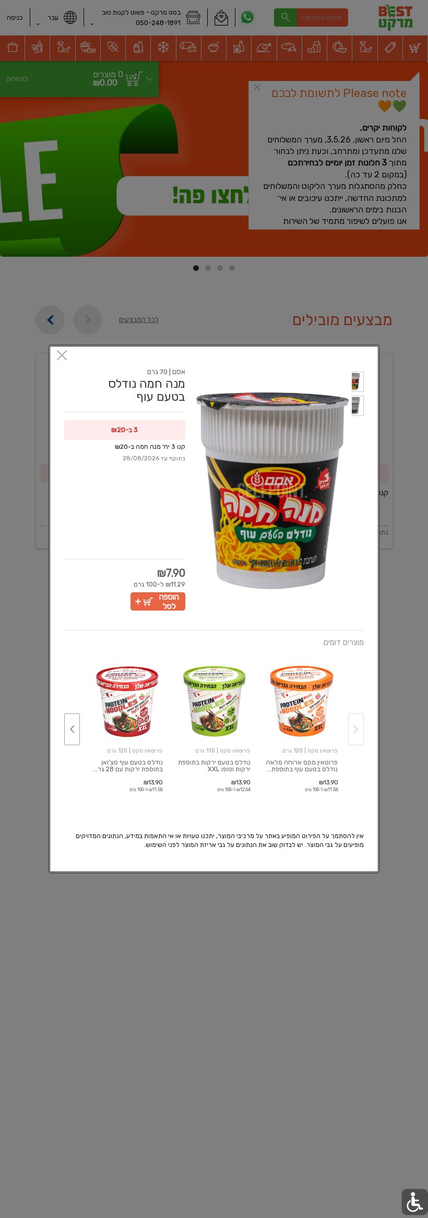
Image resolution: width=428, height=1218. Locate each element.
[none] (301, 719)
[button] (358, 383)
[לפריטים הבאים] (72, 729)
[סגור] (61, 356)
